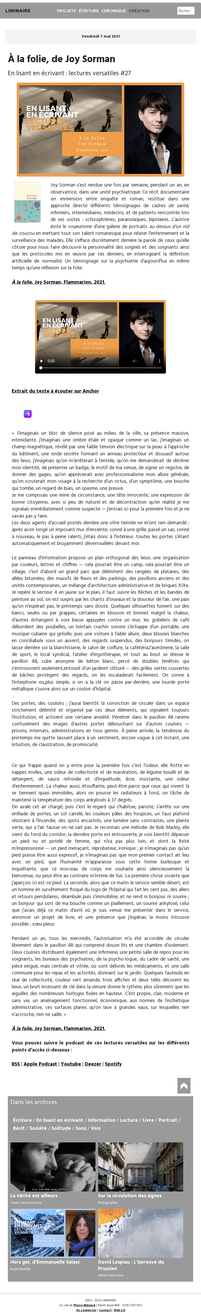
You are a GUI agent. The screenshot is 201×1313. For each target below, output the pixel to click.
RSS (16, 1064)
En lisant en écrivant (59, 1120)
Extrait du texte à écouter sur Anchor (55, 391)
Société (38, 1128)
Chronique (113, 10)
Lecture (129, 1120)
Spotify (113, 1064)
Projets (66, 10)
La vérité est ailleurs (33, 1196)
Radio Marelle (20, 1269)
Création (139, 10)
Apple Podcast (40, 1064)
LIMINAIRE (17, 10)
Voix (96, 1128)
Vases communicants (25, 1203)
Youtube (71, 1064)
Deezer (93, 1064)
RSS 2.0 (119, 1310)
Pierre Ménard (84, 1305)
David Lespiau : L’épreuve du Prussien (131, 1265)
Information (101, 1120)
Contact (105, 1310)
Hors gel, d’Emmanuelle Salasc (45, 1262)
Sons (81, 1128)
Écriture (89, 10)
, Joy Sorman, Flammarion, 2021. (58, 282)
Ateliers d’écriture (111, 1275)
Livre (148, 1120)
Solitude (61, 1128)
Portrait (168, 1120)
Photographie (108, 1203)
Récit (19, 1128)
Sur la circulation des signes (129, 1196)
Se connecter (86, 1310)
